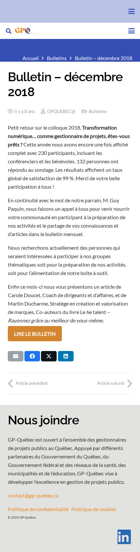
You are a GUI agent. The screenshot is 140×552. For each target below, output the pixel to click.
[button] (131, 11)
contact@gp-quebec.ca (33, 495)
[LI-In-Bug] (70, 537)
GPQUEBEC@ (61, 111)
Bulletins (98, 111)
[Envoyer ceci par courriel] (15, 356)
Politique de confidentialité (38, 509)
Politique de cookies (93, 509)
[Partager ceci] (32, 356)
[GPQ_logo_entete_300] (24, 31)
